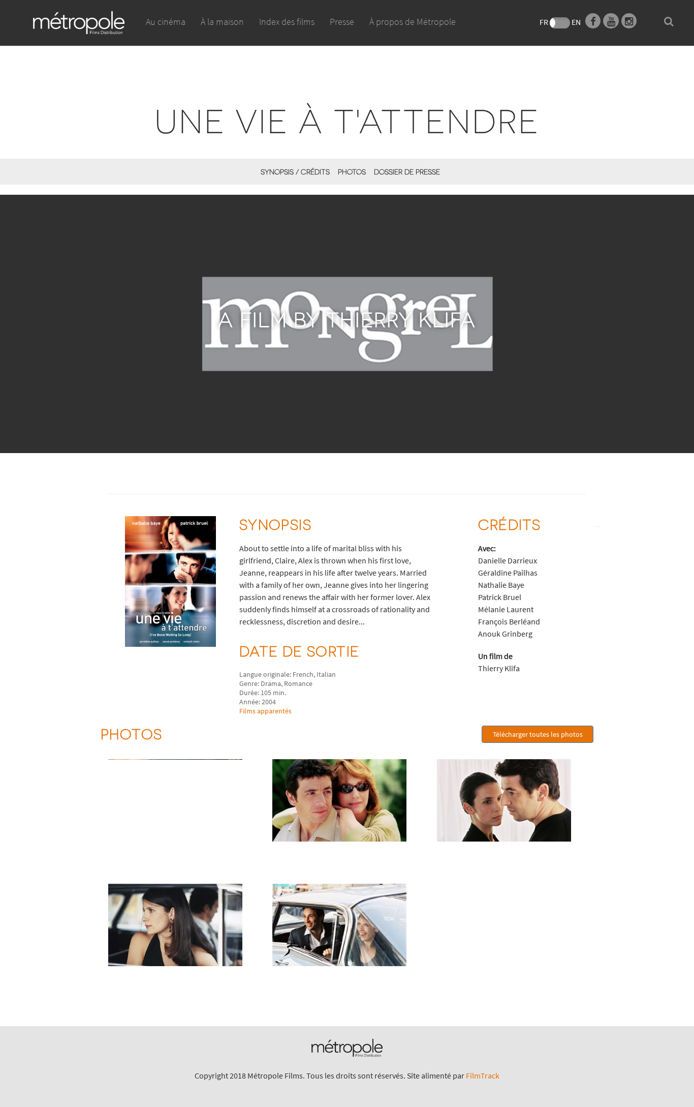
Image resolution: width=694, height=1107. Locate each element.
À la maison (222, 21)
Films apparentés (265, 710)
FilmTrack (482, 1075)
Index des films (286, 21)
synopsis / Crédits (295, 171)
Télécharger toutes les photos (538, 734)
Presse (342, 21)
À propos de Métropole (412, 21)
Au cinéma (165, 21)
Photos (352, 171)
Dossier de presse (407, 171)
